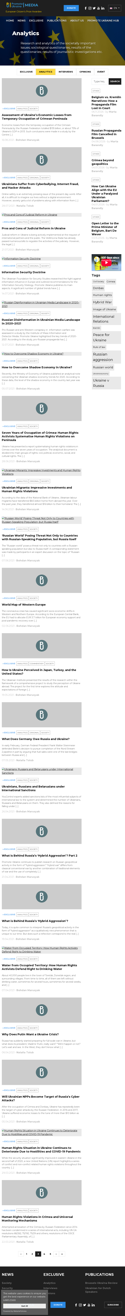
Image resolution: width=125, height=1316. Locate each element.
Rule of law (99, 347)
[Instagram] (89, 8)
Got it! (24, 1306)
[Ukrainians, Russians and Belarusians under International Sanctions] (42, 771)
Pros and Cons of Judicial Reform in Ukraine (34, 228)
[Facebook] (85, 8)
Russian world (103, 367)
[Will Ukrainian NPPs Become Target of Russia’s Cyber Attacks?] (42, 1072)
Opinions (85, 71)
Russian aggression (103, 357)
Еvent (101, 71)
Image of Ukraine (104, 309)
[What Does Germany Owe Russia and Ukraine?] (42, 714)
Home (10, 20)
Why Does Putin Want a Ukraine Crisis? (30, 1034)
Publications (57, 20)
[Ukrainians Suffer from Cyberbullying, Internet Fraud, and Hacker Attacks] (42, 159)
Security (7, 1288)
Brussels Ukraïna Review (101, 1283)
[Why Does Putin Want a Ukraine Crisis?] (42, 1010)
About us (77, 20)
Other (96, 91)
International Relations (103, 319)
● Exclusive (9, 108)
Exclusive (36, 20)
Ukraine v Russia (101, 383)
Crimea (111, 281)
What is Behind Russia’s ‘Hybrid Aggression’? (35, 921)
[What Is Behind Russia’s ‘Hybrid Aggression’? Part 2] (42, 831)
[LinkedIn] (102, 8)
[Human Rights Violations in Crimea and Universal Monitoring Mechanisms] (42, 1192)
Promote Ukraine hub (103, 20)
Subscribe (113, 1305)
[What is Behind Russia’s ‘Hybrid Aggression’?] (42, 896)
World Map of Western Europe (24, 604)
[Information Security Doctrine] (42, 259)
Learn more (9, 1299)
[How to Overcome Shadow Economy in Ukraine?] (42, 354)
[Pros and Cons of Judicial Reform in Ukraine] (42, 215)
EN (115, 8)
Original (34, 177)
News (22, 20)
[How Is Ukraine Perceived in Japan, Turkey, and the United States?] (42, 645)
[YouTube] (98, 8)
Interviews (66, 71)
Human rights (102, 295)
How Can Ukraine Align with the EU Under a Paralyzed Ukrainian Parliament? (105, 194)
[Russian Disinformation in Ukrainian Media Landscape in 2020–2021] (42, 304)
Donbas (98, 288)
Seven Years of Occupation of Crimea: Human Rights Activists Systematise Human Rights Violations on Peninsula (40, 436)
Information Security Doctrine (24, 272)
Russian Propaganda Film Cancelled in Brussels (106, 134)
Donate (71, 8)
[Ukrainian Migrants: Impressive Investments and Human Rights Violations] (42, 472)
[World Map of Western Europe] (42, 580)
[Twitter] (94, 8)
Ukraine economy (101, 373)
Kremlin (96, 328)
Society (34, 108)
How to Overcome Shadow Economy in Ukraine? (37, 367)
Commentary (37, 663)
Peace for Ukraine (101, 337)
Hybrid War (102, 302)
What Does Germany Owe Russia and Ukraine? (36, 739)
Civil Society (98, 281)
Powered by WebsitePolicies (15, 1311)
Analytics (45, 71)
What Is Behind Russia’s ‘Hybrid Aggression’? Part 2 (39, 855)
